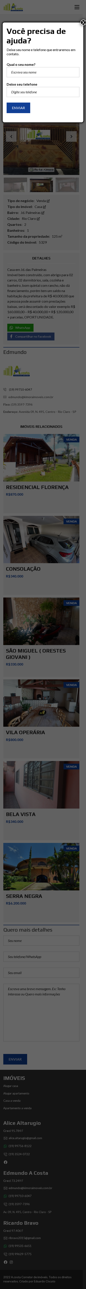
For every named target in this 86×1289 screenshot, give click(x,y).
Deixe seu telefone (22, 84)
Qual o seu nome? (21, 64)
